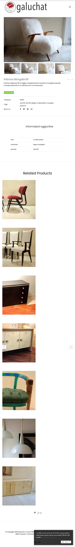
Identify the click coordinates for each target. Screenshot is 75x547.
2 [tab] (38, 513)
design (33, 103)
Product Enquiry (8, 92)
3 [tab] (41, 513)
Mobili (22, 100)
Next (69, 68)
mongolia (50, 103)
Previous (4, 347)
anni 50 (22, 103)
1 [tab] (34, 512)
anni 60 (28, 103)
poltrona (23, 106)
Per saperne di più (47, 537)
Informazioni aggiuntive (39, 126)
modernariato (41, 103)
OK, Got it (66, 542)
